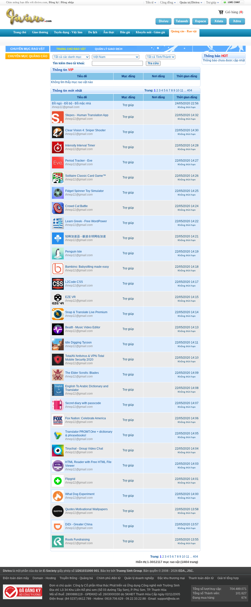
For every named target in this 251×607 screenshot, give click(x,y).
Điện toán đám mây (16, 578)
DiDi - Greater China (78, 524)
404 (189, 90)
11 (181, 90)
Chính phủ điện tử (109, 578)
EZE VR (70, 297)
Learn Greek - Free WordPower (86, 221)
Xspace (200, 21)
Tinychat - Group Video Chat (84, 448)
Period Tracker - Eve (78, 160)
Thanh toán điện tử (201, 578)
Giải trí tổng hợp (228, 578)
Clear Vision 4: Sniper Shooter (85, 130)
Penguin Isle (73, 251)
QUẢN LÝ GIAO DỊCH (108, 48)
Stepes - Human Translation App (86, 115)
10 (177, 90)
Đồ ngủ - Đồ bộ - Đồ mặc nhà (71, 103)
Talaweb (182, 21)
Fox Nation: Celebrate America (85, 418)
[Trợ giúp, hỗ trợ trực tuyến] (233, 2)
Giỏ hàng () (234, 12)
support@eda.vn (168, 598)
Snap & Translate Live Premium (86, 312)
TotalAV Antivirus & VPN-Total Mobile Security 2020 (84, 357)
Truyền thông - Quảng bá (76, 578)
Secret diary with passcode (83, 403)
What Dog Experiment (79, 494)
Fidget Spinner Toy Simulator (84, 191)
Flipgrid (70, 479)
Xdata (218, 21)
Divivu (163, 21)
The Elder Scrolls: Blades (82, 373)
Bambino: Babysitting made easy (87, 266)
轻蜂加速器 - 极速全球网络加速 (85, 236)
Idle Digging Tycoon (78, 342)
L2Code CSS (74, 282)
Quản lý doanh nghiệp (139, 578)
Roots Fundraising (77, 539)
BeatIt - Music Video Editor (82, 327)
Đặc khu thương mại (171, 578)
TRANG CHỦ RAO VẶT (71, 48)
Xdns (237, 21)
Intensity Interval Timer (80, 145)
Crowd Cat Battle (76, 206)
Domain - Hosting (44, 578)
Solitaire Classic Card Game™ (85, 175)
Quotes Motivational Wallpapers (86, 509)
